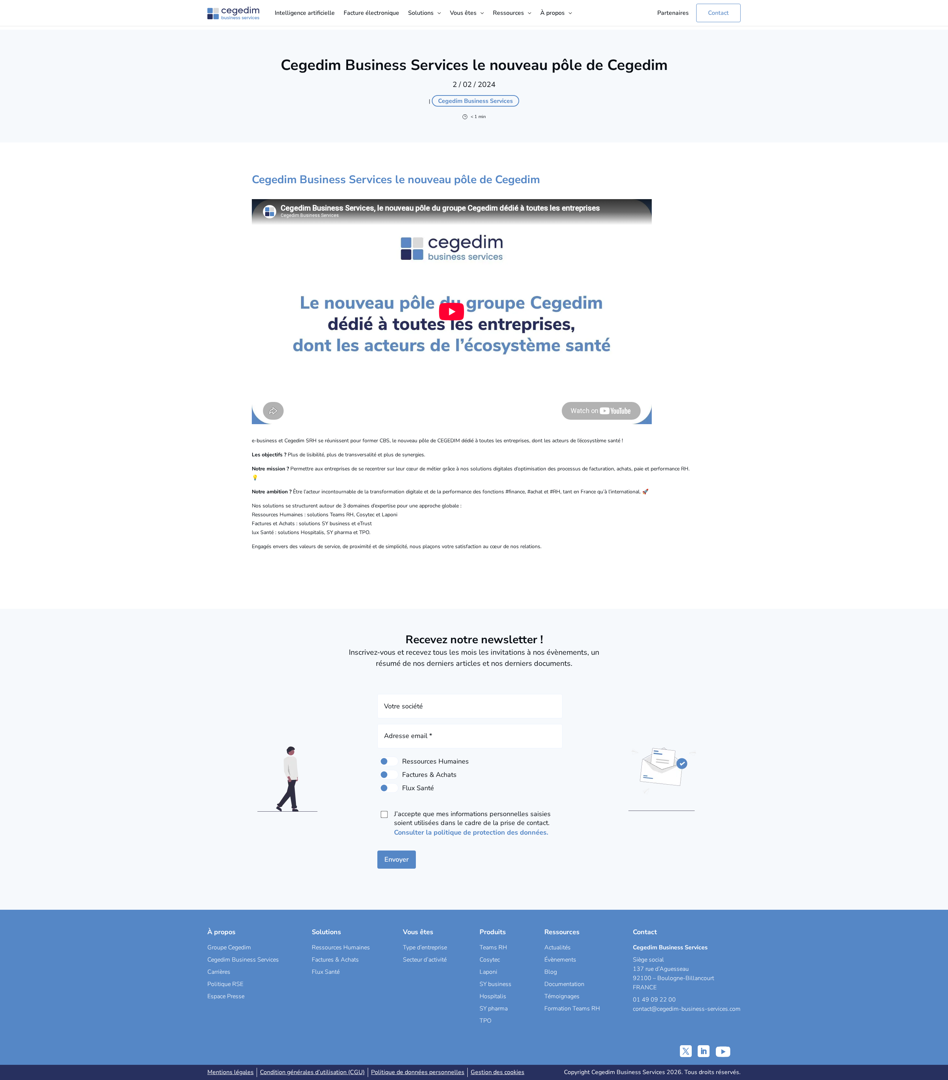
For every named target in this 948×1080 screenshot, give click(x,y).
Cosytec (490, 960)
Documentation (564, 984)
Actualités (557, 947)
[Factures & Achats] (388, 774)
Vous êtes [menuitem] (463, 13)
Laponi (488, 972)
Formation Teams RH (572, 1008)
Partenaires (673, 13)
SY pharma (494, 1008)
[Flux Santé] (388, 788)
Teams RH (493, 947)
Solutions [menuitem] (421, 13)
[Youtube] (723, 1051)
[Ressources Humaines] (388, 761)
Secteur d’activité (425, 960)
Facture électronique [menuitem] (371, 13)
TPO (485, 1021)
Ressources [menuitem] (508, 13)
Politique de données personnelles (417, 1072)
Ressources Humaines (341, 947)
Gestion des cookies (497, 1072)
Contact (718, 13)
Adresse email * (408, 735)
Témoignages (562, 996)
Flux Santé (326, 972)
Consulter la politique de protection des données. (471, 832)
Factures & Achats (335, 960)
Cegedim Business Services (243, 960)
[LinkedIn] (703, 1051)
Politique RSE (225, 984)
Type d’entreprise (425, 947)
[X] (685, 1051)
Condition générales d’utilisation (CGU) (312, 1072)
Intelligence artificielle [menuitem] (305, 13)
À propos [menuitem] (552, 13)
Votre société (403, 706)
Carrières (218, 972)
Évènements (560, 960)
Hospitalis (493, 996)
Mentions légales (230, 1072)
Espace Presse (225, 996)
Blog (550, 972)
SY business (495, 984)
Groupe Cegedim (229, 947)
